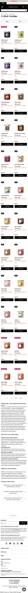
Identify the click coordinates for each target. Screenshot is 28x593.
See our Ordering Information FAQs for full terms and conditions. (13, 574)
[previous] (3, 1)
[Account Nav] (23, 7)
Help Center (5, 568)
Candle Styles (11, 14)
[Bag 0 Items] (26, 7)
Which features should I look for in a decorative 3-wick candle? (13, 498)
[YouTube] (21, 543)
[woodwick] (9, 3)
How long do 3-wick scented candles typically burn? (13, 492)
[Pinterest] (17, 543)
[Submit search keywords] (26, 10)
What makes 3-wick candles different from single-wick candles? (13, 485)
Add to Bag (7, 50)
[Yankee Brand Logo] (13, 7)
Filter (7, 21)
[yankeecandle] (3, 3)
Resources (3, 552)
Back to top (13, 515)
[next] (24, 1)
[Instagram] (14, 543)
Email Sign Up (3, 520)
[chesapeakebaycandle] (16, 3)
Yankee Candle (5, 548)
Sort (20, 21)
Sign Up (23, 523)
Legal (2, 555)
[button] (24, 589)
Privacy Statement (16, 529)
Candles (6, 14)
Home (2, 14)
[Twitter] (10, 543)
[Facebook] (6, 543)
